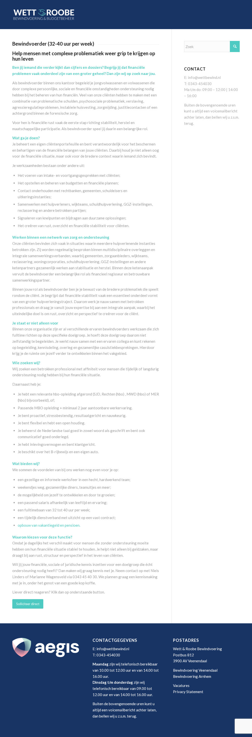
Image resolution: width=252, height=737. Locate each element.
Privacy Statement (188, 691)
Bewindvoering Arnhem (192, 676)
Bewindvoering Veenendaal (195, 670)
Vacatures (181, 685)
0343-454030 (200, 83)
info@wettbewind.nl (204, 77)
